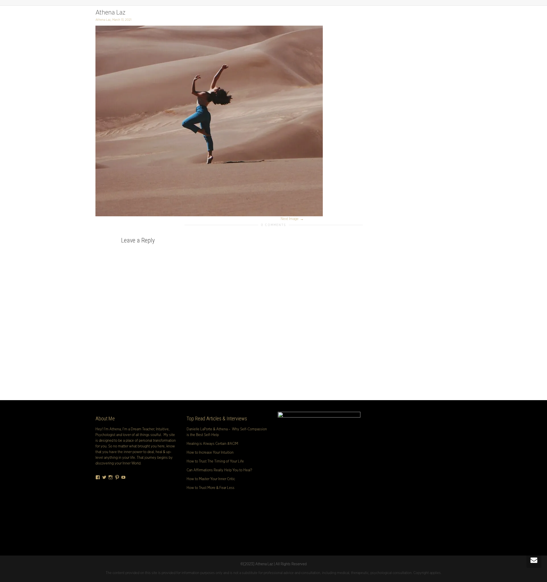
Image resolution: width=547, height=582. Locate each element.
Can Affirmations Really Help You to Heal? (219, 470)
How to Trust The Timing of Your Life (215, 461)
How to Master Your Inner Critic (211, 479)
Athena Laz (110, 12)
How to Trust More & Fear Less (210, 488)
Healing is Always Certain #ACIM (212, 444)
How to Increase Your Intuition (210, 453)
